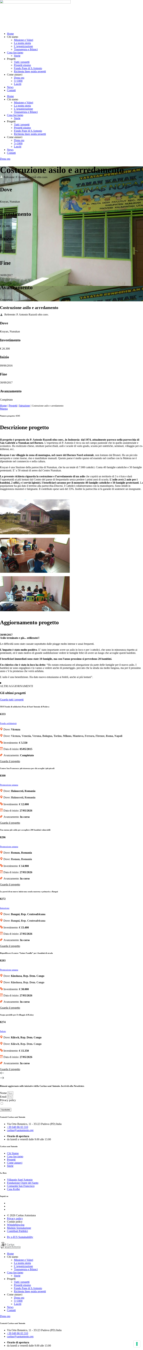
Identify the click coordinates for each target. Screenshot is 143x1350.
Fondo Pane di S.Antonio (28, 68)
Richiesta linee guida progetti (30, 71)
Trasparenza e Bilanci (26, 49)
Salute (3, 1031)
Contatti (11, 90)
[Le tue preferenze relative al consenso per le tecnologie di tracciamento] (137, 1344)
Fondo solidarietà (8, 723)
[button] (71, 1073)
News (10, 87)
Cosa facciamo (15, 52)
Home (10, 33)
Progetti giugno (22, 65)
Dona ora (19, 77)
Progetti (13, 405)
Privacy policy (8, 1100)
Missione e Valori (23, 39)
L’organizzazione (23, 46)
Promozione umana (9, 785)
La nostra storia (22, 43)
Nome (3, 1093)
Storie (17, 55)
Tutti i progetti (21, 61)
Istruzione (24, 405)
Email (3, 1096)
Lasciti (17, 83)
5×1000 (18, 80)
